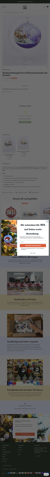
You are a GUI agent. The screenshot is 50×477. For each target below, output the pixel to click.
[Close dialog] (47, 221)
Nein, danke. (33, 253)
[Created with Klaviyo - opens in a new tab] (25, 256)
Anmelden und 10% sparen (33, 245)
